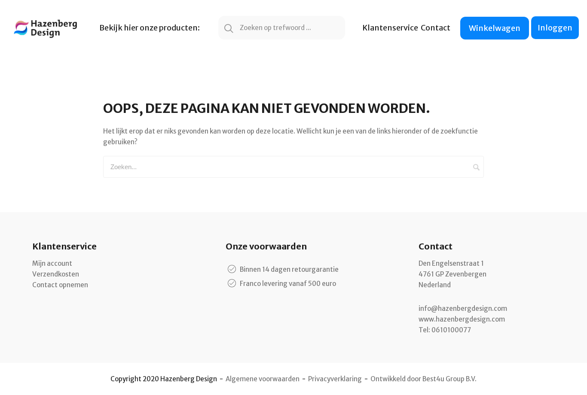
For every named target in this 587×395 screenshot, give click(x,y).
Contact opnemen (60, 285)
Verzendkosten (55, 274)
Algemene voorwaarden (263, 379)
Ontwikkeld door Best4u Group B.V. (423, 379)
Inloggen (555, 28)
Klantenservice (390, 28)
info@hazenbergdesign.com (463, 308)
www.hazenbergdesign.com (462, 319)
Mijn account (52, 263)
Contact (435, 28)
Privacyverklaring (335, 379)
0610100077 (451, 330)
